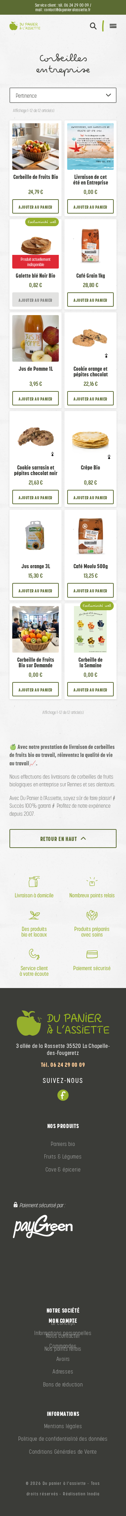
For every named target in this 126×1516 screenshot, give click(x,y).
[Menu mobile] (113, 25)
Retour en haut (58, 838)
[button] (93, 25)
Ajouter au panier (35, 207)
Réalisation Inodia (81, 1493)
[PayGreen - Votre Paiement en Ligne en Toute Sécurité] (43, 1226)
